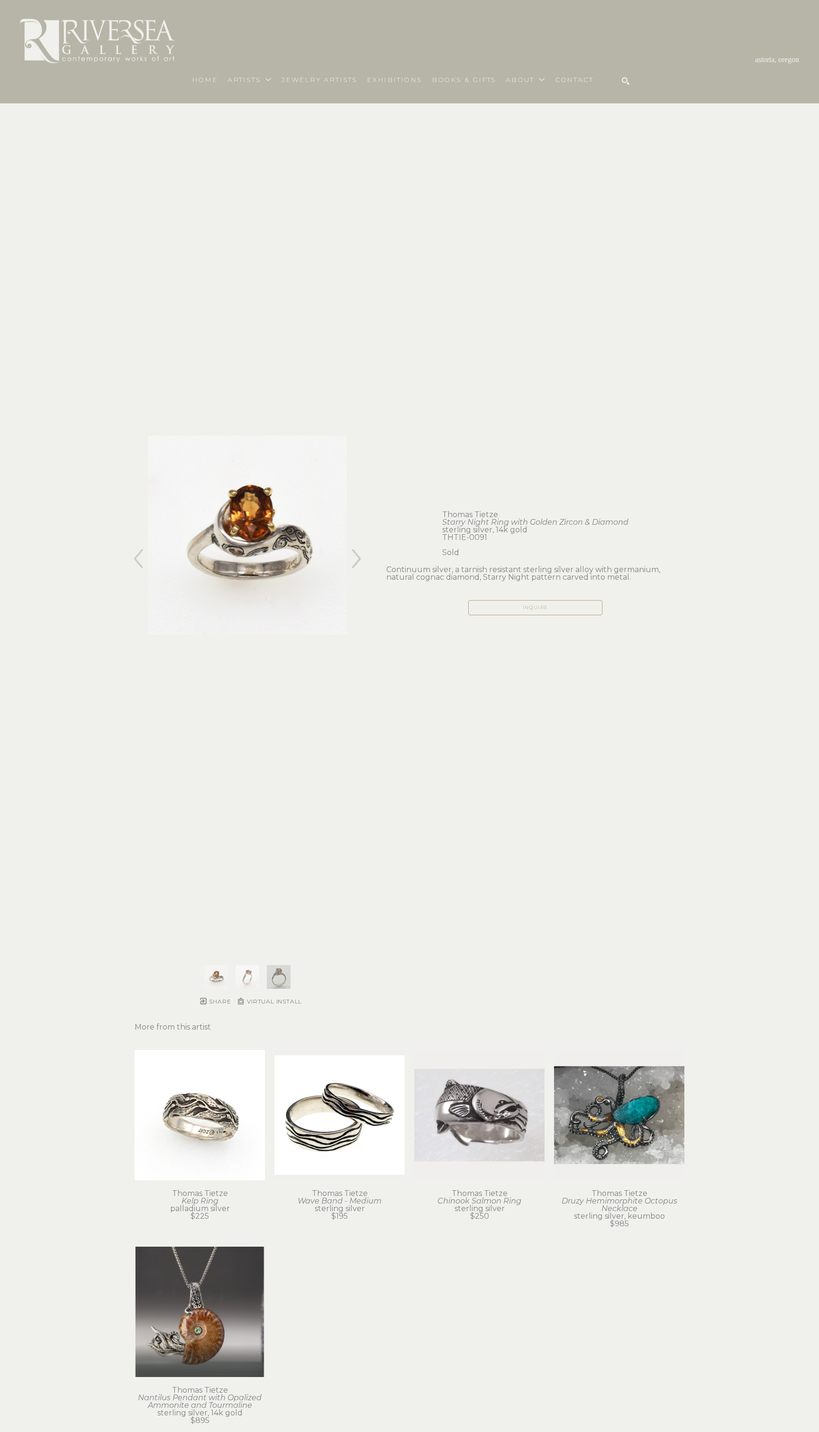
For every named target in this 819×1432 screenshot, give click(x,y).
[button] (250, 79)
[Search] (625, 81)
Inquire (535, 607)
